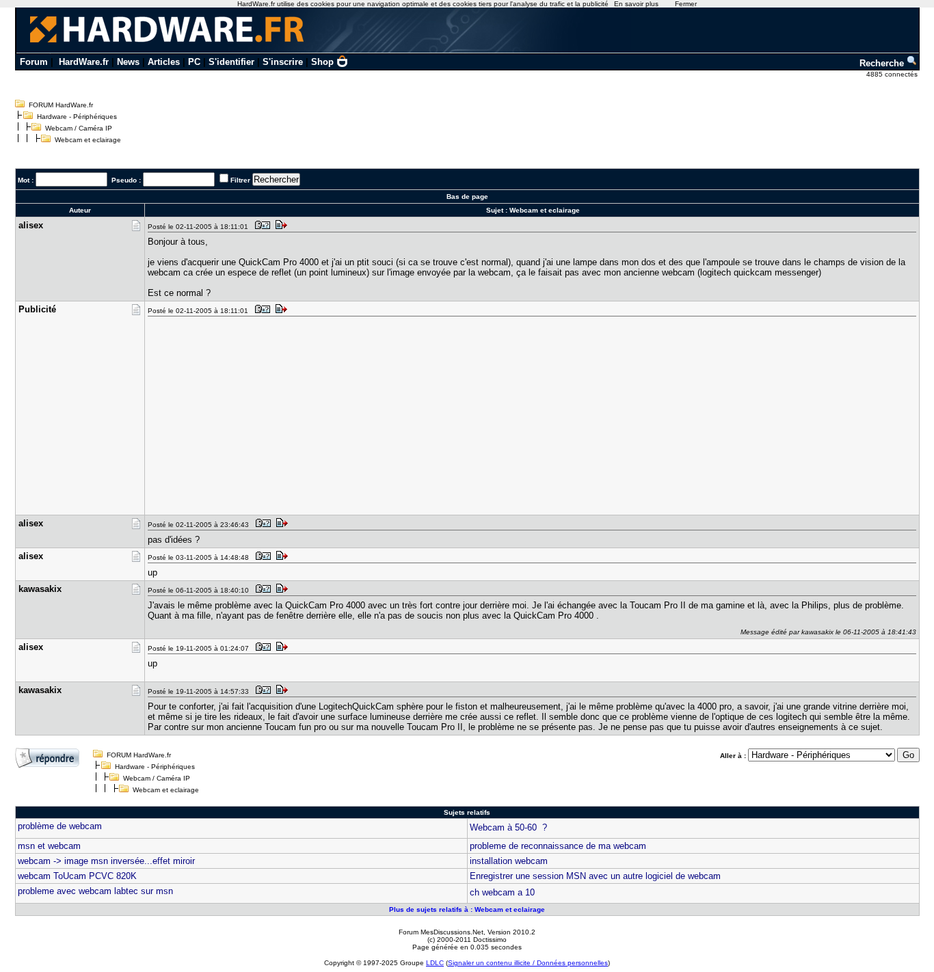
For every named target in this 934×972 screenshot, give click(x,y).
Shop (322, 62)
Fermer (686, 4)
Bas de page (467, 196)
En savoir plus (636, 4)
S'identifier (231, 62)
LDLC (435, 963)
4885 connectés (893, 74)
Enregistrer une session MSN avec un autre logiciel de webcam (595, 876)
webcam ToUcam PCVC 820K (77, 876)
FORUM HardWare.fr (61, 105)
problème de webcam (60, 826)
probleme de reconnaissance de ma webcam (558, 846)
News (128, 62)
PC (194, 62)
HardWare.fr (84, 62)
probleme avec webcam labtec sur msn (95, 891)
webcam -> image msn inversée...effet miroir (106, 861)
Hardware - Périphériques (77, 116)
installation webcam (509, 861)
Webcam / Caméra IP (78, 128)
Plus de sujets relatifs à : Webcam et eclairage (467, 909)
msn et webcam (49, 846)
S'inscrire (283, 62)
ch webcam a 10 (502, 892)
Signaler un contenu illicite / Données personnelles (528, 963)
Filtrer (240, 180)
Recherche (883, 63)
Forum (34, 62)
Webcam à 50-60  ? (508, 827)
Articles (164, 62)
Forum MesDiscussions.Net (441, 932)
